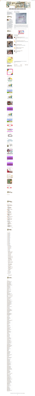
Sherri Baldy (8, 371)
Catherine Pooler (9, 293)
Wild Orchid (8, 389)
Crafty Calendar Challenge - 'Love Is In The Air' (10, 223)
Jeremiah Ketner (8, 331)
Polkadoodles (8, 363)
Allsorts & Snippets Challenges (9, 215)
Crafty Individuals (9, 302)
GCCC (7, 321)
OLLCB (8, 356)
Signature (8, 372)
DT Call (8, 312)
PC (7, 358)
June (8, 250)
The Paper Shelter (9, 382)
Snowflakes (9, 265)
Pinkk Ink (8, 362)
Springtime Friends (10, 260)
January (9, 272)
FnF (7, 319)
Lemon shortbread (9, 341)
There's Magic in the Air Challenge (10, 267)
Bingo (7, 292)
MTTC (7, 353)
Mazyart (8, 347)
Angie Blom (8, 286)
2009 (8, 273)
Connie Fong (8, 298)
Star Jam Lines (8, 376)
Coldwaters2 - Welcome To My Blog (10, 225)
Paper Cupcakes (8, 357)
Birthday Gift (9, 255)
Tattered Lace (8, 380)
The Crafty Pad (8, 381)
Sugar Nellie (8, 378)
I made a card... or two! (10, 221)
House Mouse (8, 327)
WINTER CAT (9, 226)
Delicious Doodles (9, 306)
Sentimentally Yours (9, 369)
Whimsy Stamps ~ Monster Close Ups (9, 207)
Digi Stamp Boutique (9, 310)
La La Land (8, 337)
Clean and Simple (10, 263)
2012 (8, 243)
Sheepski (8, 370)
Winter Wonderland (9, 390)
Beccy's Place (8, 291)
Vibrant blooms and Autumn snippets (9, 212)
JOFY (7, 333)
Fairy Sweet (9, 210)
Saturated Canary (9, 368)
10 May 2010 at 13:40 (19, 44)
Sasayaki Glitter (8, 366)
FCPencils (8, 317)
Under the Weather (10, 259)
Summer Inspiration (10, 252)
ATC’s (7, 290)
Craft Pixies (8, 300)
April (8, 270)
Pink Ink (8, 361)
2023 (8, 235)
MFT (7, 349)
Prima (7, 365)
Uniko (7, 386)
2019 (8, 238)
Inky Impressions (9, 329)
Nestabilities (8, 355)
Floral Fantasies (9, 211)
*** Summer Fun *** (10, 217)
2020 (8, 237)
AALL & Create (8, 282)
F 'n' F (7, 315)
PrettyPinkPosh (8, 364)
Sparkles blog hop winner (9, 373)
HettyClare (8, 325)
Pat (16, 34)
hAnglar (8, 323)
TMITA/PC (8, 383)
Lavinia (7, 339)
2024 (8, 234)
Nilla (15, 44)
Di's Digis (8, 308)
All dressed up (8, 284)
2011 (8, 244)
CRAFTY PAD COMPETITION (10, 258)
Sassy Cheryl (8, 367)
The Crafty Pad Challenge (9, 269)
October (9, 247)
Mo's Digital (8, 351)
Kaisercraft (8, 335)
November (9, 246)
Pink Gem (8, 360)
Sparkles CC (8, 374)
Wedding (8, 387)
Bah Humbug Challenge (10, 257)
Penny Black (8, 359)
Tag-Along (8, 379)
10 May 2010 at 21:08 (21, 47)
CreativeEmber (8, 304)
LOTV (7, 343)
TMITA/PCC (8, 384)
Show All (12, 227)
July (8, 249)
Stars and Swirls (9, 266)
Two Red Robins (8, 385)
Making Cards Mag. (9, 345)
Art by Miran (8, 288)
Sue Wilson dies (8, 377)
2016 (8, 240)
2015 (8, 241)
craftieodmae (16, 47)
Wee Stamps (8, 388)
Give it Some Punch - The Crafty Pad (10, 264)
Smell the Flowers (10, 253)
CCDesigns (8, 294)
